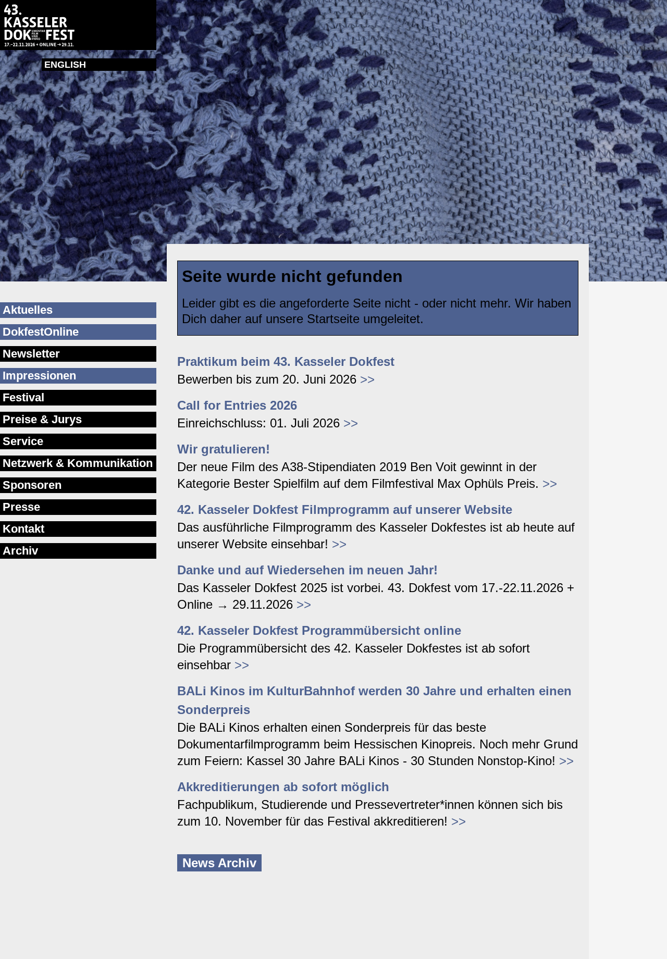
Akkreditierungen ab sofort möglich (283, 787)
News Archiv (219, 863)
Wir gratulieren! (223, 449)
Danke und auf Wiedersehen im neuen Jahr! (307, 570)
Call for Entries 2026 (237, 405)
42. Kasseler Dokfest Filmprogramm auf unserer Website (344, 509)
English (65, 64)
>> (367, 379)
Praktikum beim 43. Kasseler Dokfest (285, 361)
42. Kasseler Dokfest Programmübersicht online (319, 630)
